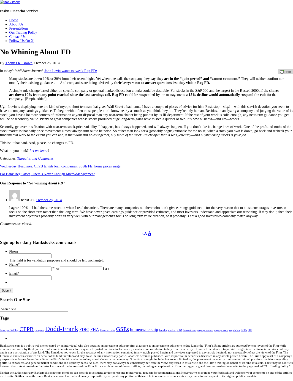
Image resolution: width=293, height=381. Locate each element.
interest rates (189, 330)
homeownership (144, 329)
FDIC (84, 329)
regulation (234, 330)
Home (13, 20)
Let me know (39, 151)
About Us (16, 24)
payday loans (221, 330)
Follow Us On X (21, 41)
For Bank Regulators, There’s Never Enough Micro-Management (47, 174)
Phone (13, 251)
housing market (167, 330)
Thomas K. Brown (19, 63)
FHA (94, 329)
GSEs (122, 329)
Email (14, 273)
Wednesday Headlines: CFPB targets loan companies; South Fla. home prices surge (60, 166)
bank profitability (9, 330)
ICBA (179, 330)
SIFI (250, 330)
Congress (39, 330)
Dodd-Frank (61, 328)
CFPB (26, 329)
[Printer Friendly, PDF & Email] (285, 71)
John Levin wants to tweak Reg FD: (70, 71)
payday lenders (205, 330)
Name (14, 264)
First (55, 269)
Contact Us (17, 37)
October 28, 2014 (49, 200)
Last (106, 269)
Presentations (18, 28)
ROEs (244, 330)
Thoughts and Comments (35, 158)
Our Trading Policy (23, 32)
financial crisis (107, 330)
